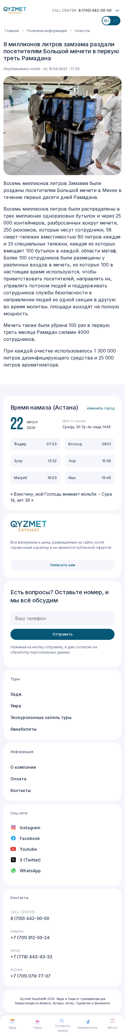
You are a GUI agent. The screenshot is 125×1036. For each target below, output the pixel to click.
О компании (23, 767)
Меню (112, 1028)
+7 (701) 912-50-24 (30, 937)
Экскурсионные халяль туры (41, 717)
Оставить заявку (62, 1028)
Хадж (16, 694)
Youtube (28, 849)
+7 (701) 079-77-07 (30, 975)
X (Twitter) (30, 859)
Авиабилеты (23, 729)
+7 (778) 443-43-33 (31, 956)
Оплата (18, 778)
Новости (82, 31)
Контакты (20, 790)
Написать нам (62, 565)
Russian (108, 22)
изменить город (101, 408)
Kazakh (117, 22)
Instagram (30, 827)
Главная (12, 31)
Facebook (30, 838)
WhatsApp (30, 870)
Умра (15, 705)
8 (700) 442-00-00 (95, 10)
